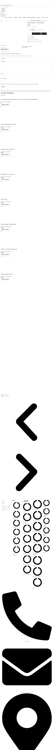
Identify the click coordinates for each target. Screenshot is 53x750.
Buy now (44, 33)
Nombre (2, 73)
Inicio (28, 20)
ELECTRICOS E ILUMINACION (35, 20)
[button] (5, 105)
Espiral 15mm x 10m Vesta (7, 149)
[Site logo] (3, 5)
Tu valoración (3, 61)
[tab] (25, 46)
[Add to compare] (2, 97)
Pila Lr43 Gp (4, 199)
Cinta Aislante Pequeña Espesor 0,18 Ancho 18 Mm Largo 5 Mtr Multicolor (19, 99)
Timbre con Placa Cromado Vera (9, 249)
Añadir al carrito (36, 33)
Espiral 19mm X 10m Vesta (7, 174)
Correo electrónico (4, 78)
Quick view (5, 97)
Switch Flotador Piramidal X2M (8, 224)
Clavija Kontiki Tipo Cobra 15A (8, 124)
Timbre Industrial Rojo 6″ (7, 274)
